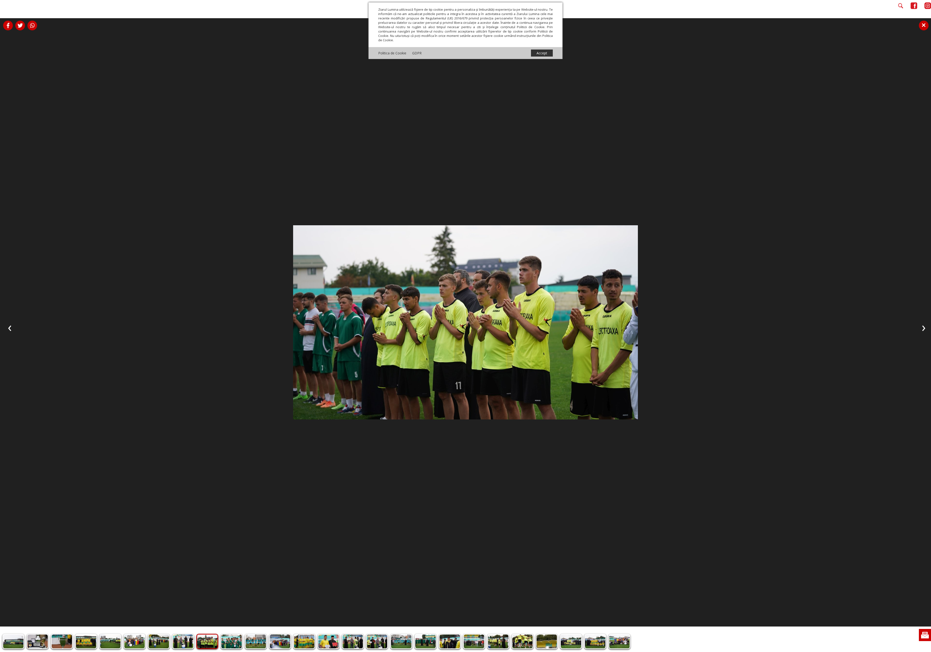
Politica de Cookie (392, 53)
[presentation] (10, 327)
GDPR (417, 53)
